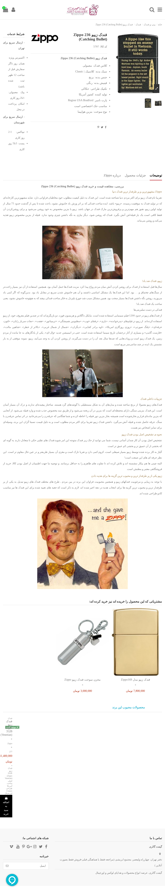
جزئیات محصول (135, 175)
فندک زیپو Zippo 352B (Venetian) (6, 728)
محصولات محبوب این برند (128, 707)
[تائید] (7, 865)
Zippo (9, 743)
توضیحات (156, 175)
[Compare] (135, 674)
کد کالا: (103, 46)
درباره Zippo (112, 175)
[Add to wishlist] (140, 674)
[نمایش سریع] (130, 674)
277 (10, 752)
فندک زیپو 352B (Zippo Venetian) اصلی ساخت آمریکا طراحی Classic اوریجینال (8, 780)
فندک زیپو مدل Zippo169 (135, 679)
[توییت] (102, 127)
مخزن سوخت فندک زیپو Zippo (82, 679)
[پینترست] (98, 127)
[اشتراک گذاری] (105, 127)
